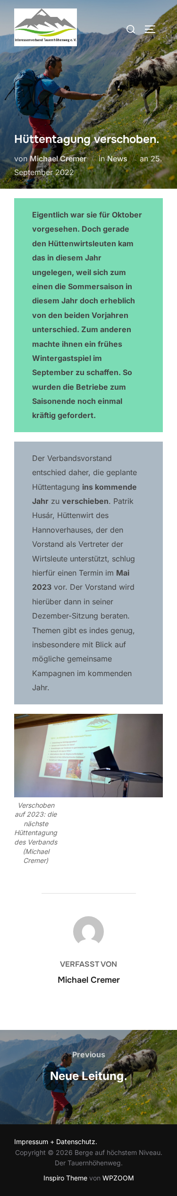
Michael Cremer (58, 158)
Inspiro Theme (65, 1178)
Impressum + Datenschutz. (55, 1141)
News (117, 158)
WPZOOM (118, 1178)
